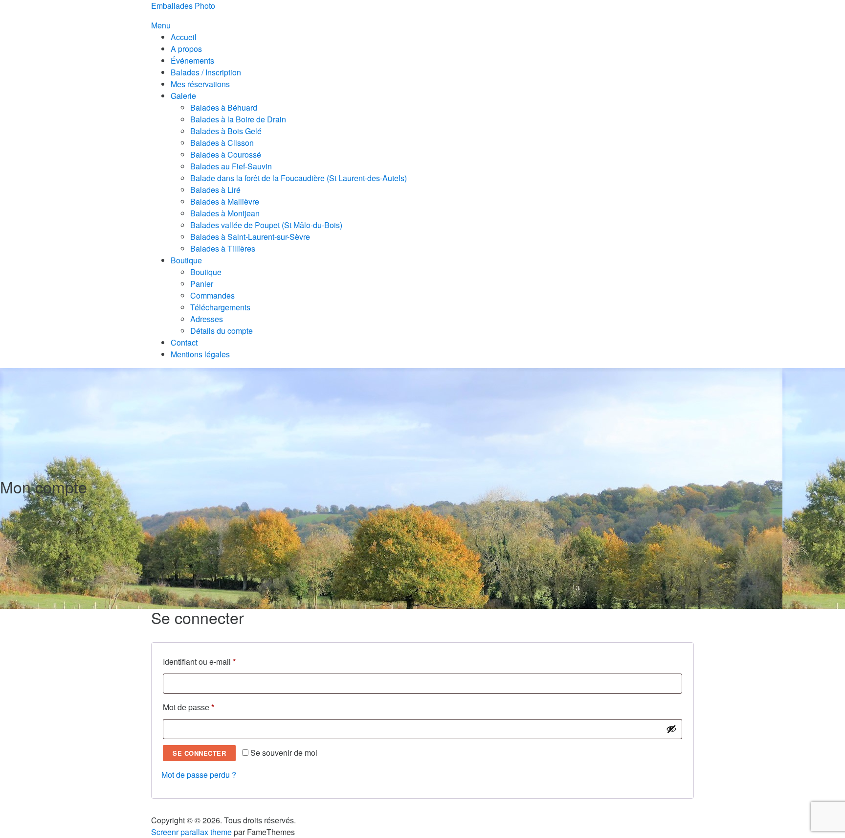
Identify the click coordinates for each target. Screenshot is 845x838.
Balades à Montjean (225, 213)
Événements (192, 60)
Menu (161, 25)
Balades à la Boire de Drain (238, 119)
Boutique (186, 260)
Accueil (184, 37)
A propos (186, 48)
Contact (184, 342)
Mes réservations (200, 84)
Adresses (206, 319)
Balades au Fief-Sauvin (231, 166)
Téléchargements (220, 307)
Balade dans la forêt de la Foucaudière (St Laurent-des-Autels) (298, 178)
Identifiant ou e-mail (218, 661)
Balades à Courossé (225, 154)
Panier (201, 283)
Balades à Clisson (222, 142)
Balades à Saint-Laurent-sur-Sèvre (250, 236)
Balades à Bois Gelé (226, 131)
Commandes (212, 295)
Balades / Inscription (206, 72)
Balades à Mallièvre (224, 201)
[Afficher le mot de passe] (671, 728)
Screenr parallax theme (191, 832)
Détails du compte (221, 330)
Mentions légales (200, 354)
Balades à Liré (215, 189)
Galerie (183, 95)
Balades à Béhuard (223, 107)
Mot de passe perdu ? (198, 774)
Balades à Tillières (222, 248)
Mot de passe (207, 707)
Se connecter (199, 753)
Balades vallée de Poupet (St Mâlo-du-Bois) (266, 225)
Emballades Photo (183, 5)
